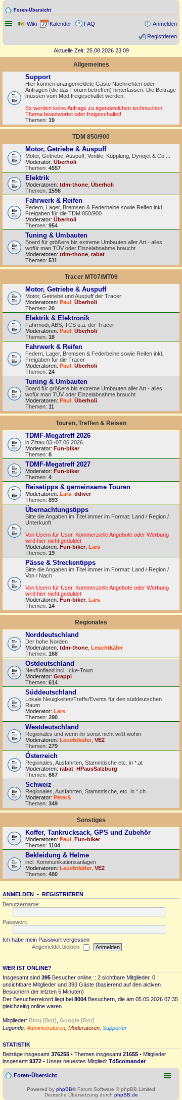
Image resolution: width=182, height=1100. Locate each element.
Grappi (63, 676)
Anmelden (18, 894)
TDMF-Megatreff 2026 (57, 435)
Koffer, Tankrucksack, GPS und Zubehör (88, 832)
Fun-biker (66, 448)
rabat (98, 254)
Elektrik (37, 178)
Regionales (91, 622)
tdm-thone (74, 185)
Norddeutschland (52, 635)
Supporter (115, 1028)
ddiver (82, 494)
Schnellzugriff (9, 24)
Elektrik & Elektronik (57, 318)
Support (38, 77)
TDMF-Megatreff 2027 (57, 464)
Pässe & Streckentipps (60, 562)
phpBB (64, 1089)
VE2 (100, 740)
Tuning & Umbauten (56, 235)
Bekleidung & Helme (57, 855)
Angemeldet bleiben (56, 947)
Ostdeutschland (49, 663)
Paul (65, 302)
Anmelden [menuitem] (165, 24)
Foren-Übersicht (32, 10)
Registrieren (62, 894)
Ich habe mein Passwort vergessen (46, 940)
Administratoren (46, 1028)
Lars (65, 494)
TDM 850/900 (91, 136)
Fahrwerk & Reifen (53, 200)
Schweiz (38, 784)
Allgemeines (91, 64)
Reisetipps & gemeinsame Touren (77, 487)
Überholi (65, 162)
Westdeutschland (52, 727)
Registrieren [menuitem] (162, 36)
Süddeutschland (50, 692)
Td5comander (127, 1061)
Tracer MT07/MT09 (91, 276)
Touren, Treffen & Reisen (91, 423)
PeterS (62, 797)
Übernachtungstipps (56, 509)
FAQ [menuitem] (89, 24)
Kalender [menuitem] (60, 24)
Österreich (41, 756)
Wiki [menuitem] (32, 24)
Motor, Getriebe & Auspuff (65, 149)
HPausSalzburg (96, 769)
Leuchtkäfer (107, 648)
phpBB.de (126, 1094)
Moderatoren (84, 1028)
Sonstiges (91, 820)
